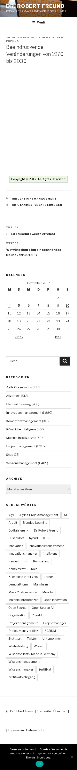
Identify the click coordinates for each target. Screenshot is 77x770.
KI (26, 561)
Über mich (60, 711)
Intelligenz (50, 553)
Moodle (47, 592)
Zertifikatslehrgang (21, 677)
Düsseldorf (16, 538)
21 (38, 321)
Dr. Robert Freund (35, 6)
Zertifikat (45, 669)
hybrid (33, 538)
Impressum (16, 730)
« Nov (19, 337)
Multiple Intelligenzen (21, 438)
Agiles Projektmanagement (38, 515)
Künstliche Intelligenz (21, 429)
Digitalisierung (18, 530)
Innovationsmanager (22, 553)
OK (39, 763)
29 (48, 329)
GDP (15, 204)
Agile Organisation (19, 387)
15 (48, 313)
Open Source (17, 608)
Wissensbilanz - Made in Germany (31, 654)
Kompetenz (41, 561)
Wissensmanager (20, 669)
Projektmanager (54, 623)
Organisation (17, 615)
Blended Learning (18, 404)
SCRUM (50, 631)
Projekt (37, 615)
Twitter (32, 638)
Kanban (13, 561)
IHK (46, 538)
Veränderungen (48, 204)
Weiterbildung (18, 646)
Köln (34, 569)
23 (58, 321)
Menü (41, 22)
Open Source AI (43, 608)
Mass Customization (22, 592)
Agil (11, 515)
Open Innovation (55, 600)
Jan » (58, 337)
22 (48, 321)
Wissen (39, 646)
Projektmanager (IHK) (23, 631)
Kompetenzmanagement (23, 421)
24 (67, 321)
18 (9, 321)
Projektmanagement (21, 446)
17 (67, 313)
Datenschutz (35, 730)
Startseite (44, 711)
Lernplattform (18, 584)
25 (9, 329)
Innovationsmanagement (34, 198)
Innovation (15, 546)
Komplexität (17, 569)
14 (38, 313)
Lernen (49, 577)
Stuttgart (15, 638)
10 (67, 305)
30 (58, 329)
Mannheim (40, 584)
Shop (9, 455)
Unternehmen (52, 638)
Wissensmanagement (21, 463)
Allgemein (13, 396)
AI (65, 515)
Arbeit (12, 523)
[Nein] (72, 757)
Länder (26, 204)
